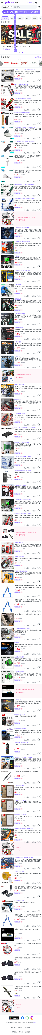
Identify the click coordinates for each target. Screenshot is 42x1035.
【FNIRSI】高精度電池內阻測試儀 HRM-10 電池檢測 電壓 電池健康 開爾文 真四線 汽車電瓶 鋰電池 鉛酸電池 (27, 387)
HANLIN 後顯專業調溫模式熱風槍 (24, 902)
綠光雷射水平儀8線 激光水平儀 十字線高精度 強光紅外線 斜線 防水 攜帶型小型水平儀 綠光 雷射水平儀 (27, 674)
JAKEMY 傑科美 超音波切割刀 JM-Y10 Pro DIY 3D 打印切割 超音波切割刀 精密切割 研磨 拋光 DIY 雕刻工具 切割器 (27, 459)
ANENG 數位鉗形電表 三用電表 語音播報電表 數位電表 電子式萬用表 (27, 559)
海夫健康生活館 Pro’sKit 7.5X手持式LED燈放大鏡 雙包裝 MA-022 (27, 144)
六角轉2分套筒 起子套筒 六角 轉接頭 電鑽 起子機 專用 (27, 987)
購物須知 (27, 1027)
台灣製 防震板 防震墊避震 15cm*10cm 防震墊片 (27, 958)
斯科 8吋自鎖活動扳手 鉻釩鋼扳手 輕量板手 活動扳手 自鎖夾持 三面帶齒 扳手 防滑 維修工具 (27, 87)
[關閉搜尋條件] (11, 7)
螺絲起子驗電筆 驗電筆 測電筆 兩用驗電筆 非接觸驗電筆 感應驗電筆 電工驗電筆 (27, 101)
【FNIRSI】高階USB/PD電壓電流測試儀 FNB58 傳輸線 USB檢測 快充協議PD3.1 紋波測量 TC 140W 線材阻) (27, 344)
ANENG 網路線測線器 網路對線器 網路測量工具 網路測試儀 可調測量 (27, 573)
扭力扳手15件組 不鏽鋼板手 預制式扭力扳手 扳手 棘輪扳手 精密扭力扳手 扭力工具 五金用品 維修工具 (27, 201)
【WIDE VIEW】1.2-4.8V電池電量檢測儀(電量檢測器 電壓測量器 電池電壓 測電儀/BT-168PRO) (27, 860)
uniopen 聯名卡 (23, 12)
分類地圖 (27, 1032)
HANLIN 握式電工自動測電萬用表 (24, 745)
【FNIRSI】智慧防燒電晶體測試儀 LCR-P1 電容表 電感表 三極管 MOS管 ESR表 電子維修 (27, 359)
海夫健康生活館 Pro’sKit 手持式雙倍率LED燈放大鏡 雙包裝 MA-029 (27, 171)
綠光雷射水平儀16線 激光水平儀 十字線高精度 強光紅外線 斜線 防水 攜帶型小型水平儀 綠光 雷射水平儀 (27, 659)
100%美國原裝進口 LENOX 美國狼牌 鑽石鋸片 (27, 944)
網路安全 (14, 1032)
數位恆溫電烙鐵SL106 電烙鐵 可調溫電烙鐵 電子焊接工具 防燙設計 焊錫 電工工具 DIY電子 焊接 (27, 115)
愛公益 (15, 47)
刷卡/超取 (15, 39)
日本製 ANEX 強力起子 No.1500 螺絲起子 (27, 929)
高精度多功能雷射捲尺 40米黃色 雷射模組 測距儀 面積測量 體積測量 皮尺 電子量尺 (27, 702)
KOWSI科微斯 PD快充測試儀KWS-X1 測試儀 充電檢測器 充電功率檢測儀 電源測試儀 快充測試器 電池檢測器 (27, 230)
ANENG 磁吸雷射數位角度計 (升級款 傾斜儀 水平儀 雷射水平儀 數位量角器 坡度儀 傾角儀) (27, 258)
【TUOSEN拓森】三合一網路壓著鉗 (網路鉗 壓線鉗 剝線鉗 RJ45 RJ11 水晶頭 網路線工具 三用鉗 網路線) (27, 316)
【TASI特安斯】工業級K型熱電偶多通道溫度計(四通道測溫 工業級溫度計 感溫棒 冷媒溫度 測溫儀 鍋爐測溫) (27, 416)
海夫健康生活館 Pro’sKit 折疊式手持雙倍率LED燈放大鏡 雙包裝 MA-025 (27, 156)
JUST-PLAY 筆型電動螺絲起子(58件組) (26, 772)
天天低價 (15, 27)
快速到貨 (15, 23)
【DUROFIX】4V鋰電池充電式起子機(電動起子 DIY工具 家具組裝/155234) (27, 72)
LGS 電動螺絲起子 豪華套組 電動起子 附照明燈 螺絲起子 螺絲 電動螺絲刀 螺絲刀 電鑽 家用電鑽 (27, 887)
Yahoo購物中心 (13, 2)
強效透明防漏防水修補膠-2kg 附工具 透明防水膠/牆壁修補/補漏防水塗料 (27, 445)
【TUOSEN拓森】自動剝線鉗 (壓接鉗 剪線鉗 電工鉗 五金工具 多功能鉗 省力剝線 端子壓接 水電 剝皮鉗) (27, 287)
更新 (34, 1022)
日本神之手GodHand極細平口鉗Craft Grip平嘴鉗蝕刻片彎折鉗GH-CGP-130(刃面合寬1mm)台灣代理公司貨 (27, 586)
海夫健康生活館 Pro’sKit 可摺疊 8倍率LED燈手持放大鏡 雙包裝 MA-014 (27, 130)
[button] (19, 52)
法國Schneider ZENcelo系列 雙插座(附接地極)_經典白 (27, 803)
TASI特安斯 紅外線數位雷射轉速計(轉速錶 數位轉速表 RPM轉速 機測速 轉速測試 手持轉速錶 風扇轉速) (27, 402)
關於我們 (20, 1027)
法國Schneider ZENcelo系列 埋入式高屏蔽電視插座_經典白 (27, 788)
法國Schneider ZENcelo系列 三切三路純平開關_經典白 (27, 817)
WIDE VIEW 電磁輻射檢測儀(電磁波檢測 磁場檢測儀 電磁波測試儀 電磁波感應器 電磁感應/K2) (27, 760)
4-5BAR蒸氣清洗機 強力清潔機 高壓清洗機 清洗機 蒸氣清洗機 (27, 631)
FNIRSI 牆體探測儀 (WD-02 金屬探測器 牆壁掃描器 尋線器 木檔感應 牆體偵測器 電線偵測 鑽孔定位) (27, 273)
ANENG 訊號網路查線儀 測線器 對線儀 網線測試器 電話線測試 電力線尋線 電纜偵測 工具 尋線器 (27, 545)
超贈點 (36, 12)
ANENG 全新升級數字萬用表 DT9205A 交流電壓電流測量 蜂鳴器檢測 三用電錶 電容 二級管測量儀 (27, 516)
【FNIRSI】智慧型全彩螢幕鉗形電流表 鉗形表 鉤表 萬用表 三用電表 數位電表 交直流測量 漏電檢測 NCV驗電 (27, 330)
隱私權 (21, 1032)
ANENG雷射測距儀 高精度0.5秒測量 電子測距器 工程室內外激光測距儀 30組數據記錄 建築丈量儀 (27, 488)
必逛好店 (15, 35)
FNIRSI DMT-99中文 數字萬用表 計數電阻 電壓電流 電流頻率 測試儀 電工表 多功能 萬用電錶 (27, 731)
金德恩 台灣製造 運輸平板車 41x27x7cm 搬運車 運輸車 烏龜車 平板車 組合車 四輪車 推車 (27, 430)
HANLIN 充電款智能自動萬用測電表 (25, 716)
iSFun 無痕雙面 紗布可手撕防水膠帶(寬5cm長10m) (27, 874)
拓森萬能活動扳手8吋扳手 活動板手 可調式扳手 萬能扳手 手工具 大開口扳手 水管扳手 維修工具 (27, 187)
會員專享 (15, 43)
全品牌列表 (37, 57)
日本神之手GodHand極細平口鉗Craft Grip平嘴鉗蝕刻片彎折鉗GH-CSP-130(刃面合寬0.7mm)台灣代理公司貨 (27, 600)
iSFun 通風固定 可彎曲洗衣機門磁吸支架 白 (27, 614)
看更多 (15, 50)
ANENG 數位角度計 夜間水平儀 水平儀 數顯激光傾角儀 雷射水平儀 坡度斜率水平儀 (27, 502)
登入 (30, 2)
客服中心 (13, 1027)
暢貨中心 (15, 19)
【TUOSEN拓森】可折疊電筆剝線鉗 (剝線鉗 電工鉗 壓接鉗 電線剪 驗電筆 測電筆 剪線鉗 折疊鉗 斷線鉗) (27, 301)
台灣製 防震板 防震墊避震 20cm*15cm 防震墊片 (27, 973)
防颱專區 (15, 31)
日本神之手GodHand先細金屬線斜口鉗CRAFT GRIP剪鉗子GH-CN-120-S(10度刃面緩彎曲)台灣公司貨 (27, 915)
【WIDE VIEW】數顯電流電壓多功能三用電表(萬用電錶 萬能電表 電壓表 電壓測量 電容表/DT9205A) (27, 831)
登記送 (15, 16)
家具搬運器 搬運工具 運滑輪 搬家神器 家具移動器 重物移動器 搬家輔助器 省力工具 (27, 244)
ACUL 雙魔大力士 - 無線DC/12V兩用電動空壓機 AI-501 (27, 473)
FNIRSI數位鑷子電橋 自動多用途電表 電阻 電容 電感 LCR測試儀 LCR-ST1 (27, 645)
